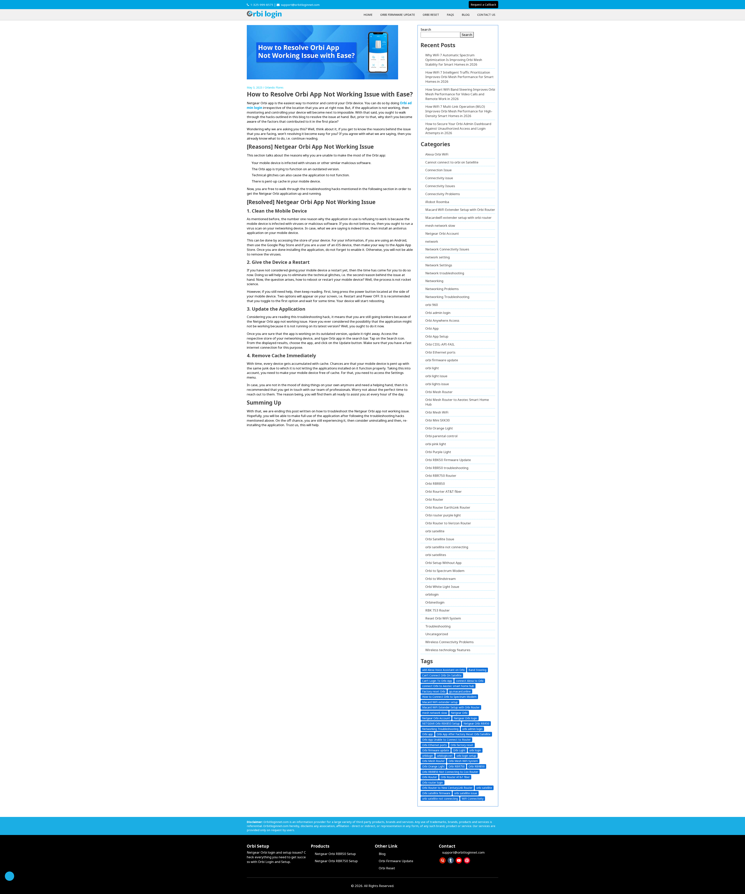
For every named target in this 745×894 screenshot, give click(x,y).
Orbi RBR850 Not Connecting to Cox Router (450, 772)
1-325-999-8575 (261, 5)
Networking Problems (442, 289)
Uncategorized (436, 634)
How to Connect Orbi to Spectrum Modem (449, 697)
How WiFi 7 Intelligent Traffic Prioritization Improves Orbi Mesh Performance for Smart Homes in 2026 (459, 77)
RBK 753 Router (437, 610)
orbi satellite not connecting (446, 547)
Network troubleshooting (444, 273)
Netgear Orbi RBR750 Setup (336, 861)
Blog (466, 15)
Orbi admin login (437, 312)
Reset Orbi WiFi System (443, 618)
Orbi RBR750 (457, 766)
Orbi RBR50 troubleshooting (446, 468)
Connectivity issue (439, 178)
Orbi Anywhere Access (442, 320)
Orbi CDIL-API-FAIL (440, 344)
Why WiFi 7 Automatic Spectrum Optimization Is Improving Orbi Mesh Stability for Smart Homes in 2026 (453, 60)
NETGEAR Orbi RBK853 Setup (441, 723)
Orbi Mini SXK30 (437, 420)
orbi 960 (431, 304)
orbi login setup (466, 756)
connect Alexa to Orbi (469, 681)
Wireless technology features (447, 650)
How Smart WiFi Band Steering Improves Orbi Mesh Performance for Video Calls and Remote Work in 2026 (460, 94)
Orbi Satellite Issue (439, 539)
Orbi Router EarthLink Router (447, 507)
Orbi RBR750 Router (440, 475)
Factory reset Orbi (433, 691)
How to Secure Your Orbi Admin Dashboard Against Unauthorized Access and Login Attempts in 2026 (458, 128)
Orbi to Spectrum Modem (444, 570)
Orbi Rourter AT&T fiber (443, 491)
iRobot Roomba (437, 202)
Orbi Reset (431, 15)
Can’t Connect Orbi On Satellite (442, 675)
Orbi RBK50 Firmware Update (448, 460)
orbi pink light (435, 444)
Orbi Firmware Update (397, 15)
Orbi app (427, 734)
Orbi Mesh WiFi (436, 412)
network (431, 241)
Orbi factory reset (462, 745)
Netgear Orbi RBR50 (476, 723)
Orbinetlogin (434, 602)
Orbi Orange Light (439, 428)
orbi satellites (435, 555)
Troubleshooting (437, 626)
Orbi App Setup (436, 336)
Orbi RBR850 (435, 483)
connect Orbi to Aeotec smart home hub (448, 686)
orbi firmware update (441, 360)
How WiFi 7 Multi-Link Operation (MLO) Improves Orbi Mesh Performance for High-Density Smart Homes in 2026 (458, 111)
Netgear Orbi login (465, 718)
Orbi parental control (441, 436)
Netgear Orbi (459, 713)
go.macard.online (460, 691)
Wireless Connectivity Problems (449, 642)
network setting (437, 257)
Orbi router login (432, 782)
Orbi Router (434, 499)
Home (368, 15)
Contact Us (486, 15)
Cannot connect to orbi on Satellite (451, 162)
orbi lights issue (437, 384)
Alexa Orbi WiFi (436, 154)
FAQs (450, 15)
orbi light (432, 368)
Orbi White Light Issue (442, 586)
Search (426, 29)
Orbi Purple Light (438, 452)
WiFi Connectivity (472, 798)
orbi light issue (436, 376)
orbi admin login (472, 729)
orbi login (475, 750)
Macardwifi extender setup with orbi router (458, 217)
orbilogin (432, 594)
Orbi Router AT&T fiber (455, 777)
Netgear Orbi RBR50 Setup (335, 853)
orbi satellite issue (465, 793)
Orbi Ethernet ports (440, 352)
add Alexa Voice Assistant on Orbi (443, 670)
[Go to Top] (9, 876)
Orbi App (432, 328)
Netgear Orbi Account (442, 233)
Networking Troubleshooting (447, 297)
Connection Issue (438, 170)
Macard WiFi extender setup (440, 702)
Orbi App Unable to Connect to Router (446, 739)
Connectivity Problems (442, 194)
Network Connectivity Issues (447, 249)
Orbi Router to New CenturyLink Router (447, 788)
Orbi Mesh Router (439, 392)
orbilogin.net (445, 756)
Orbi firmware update (435, 750)
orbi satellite (434, 531)
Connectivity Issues (440, 186)
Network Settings (438, 265)
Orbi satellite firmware (436, 793)
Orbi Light (459, 750)
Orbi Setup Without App (443, 562)
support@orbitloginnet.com (300, 5)
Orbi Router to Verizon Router (448, 523)
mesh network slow (440, 225)
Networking (434, 281)
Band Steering (477, 670)
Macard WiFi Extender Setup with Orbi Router (460, 209)
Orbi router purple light (443, 515)
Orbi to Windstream (440, 578)
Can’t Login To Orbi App (437, 681)
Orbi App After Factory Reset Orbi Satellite (463, 734)
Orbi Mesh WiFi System (463, 761)
